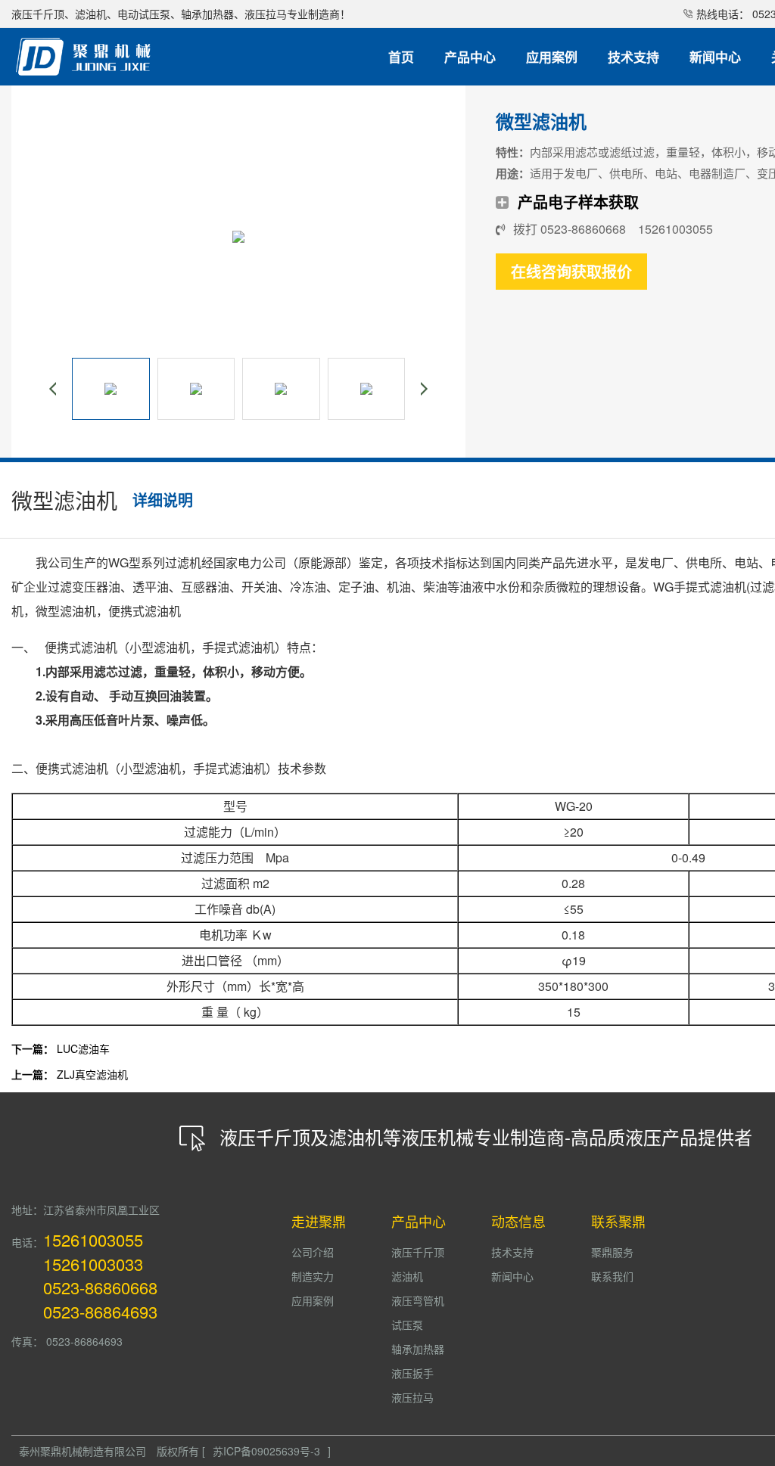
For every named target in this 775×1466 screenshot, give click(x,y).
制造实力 (312, 1276)
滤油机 (407, 1276)
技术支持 (512, 1251)
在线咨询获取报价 (571, 271)
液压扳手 (412, 1373)
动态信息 (518, 1221)
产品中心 (418, 1221)
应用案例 (312, 1300)
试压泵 (407, 1324)
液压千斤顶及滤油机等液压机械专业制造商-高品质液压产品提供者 (485, 1136)
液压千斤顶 (417, 1251)
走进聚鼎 (318, 1221)
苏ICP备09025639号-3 (266, 1450)
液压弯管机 (417, 1300)
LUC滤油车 (83, 1048)
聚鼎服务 (612, 1251)
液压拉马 (412, 1397)
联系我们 (612, 1276)
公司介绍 (312, 1251)
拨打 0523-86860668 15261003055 (613, 229)
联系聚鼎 (618, 1221)
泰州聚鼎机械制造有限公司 (82, 1450)
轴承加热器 (417, 1348)
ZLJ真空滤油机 (92, 1074)
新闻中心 (512, 1276)
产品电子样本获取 (578, 202)
